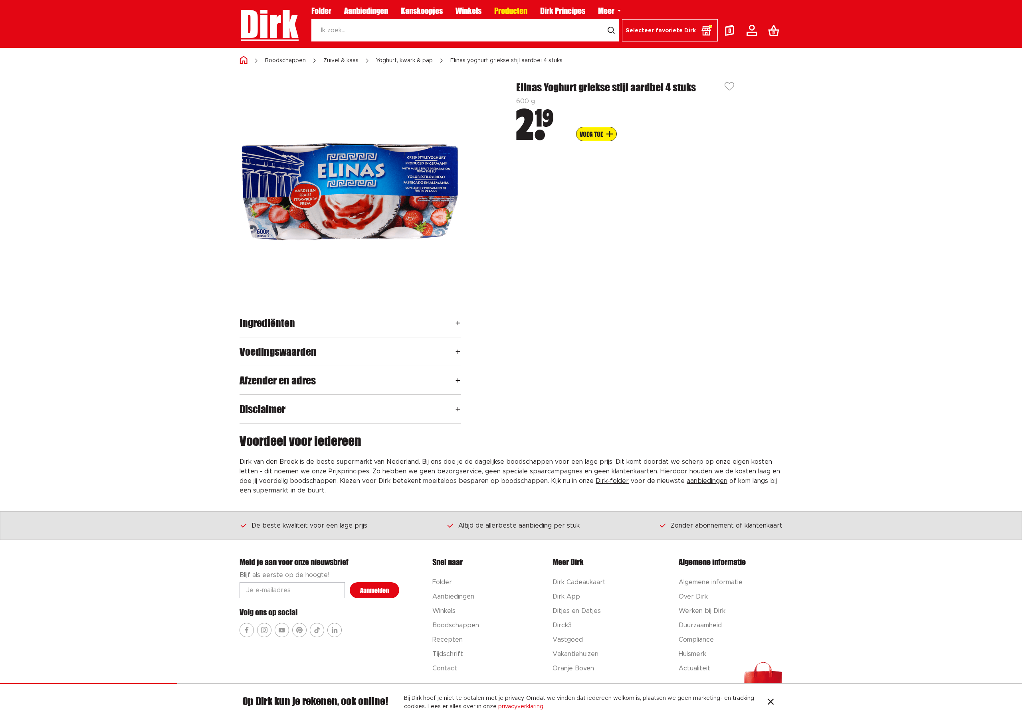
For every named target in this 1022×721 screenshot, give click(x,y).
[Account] (753, 30)
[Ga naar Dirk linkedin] (334, 630)
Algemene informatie (711, 582)
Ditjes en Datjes (577, 611)
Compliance (696, 639)
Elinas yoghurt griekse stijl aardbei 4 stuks (506, 60)
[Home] (244, 60)
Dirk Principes (562, 11)
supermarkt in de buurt (289, 490)
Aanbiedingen (366, 11)
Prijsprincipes (349, 471)
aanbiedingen (707, 481)
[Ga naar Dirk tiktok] (317, 630)
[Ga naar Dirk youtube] (282, 630)
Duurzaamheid (700, 625)
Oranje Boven (573, 668)
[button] (670, 30)
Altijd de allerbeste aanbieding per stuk (519, 525)
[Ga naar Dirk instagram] (264, 630)
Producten (510, 11)
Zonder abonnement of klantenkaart (726, 525)
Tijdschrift (447, 654)
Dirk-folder (612, 481)
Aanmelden (374, 590)
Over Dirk (693, 596)
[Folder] (731, 30)
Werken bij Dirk (702, 611)
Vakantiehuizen (575, 654)
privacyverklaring (520, 706)
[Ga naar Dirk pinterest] (299, 630)
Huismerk (692, 654)
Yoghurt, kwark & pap (404, 60)
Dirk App (566, 596)
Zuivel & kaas (340, 60)
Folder (321, 11)
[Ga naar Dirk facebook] (247, 630)
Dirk (269, 23)
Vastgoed (568, 639)
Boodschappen (285, 60)
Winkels (468, 11)
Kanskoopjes (422, 11)
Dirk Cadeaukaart (579, 582)
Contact (444, 668)
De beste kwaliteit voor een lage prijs (309, 525)
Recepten (447, 639)
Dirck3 (562, 625)
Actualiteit (694, 668)
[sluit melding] (771, 702)
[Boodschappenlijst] (775, 30)
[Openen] (458, 323)
